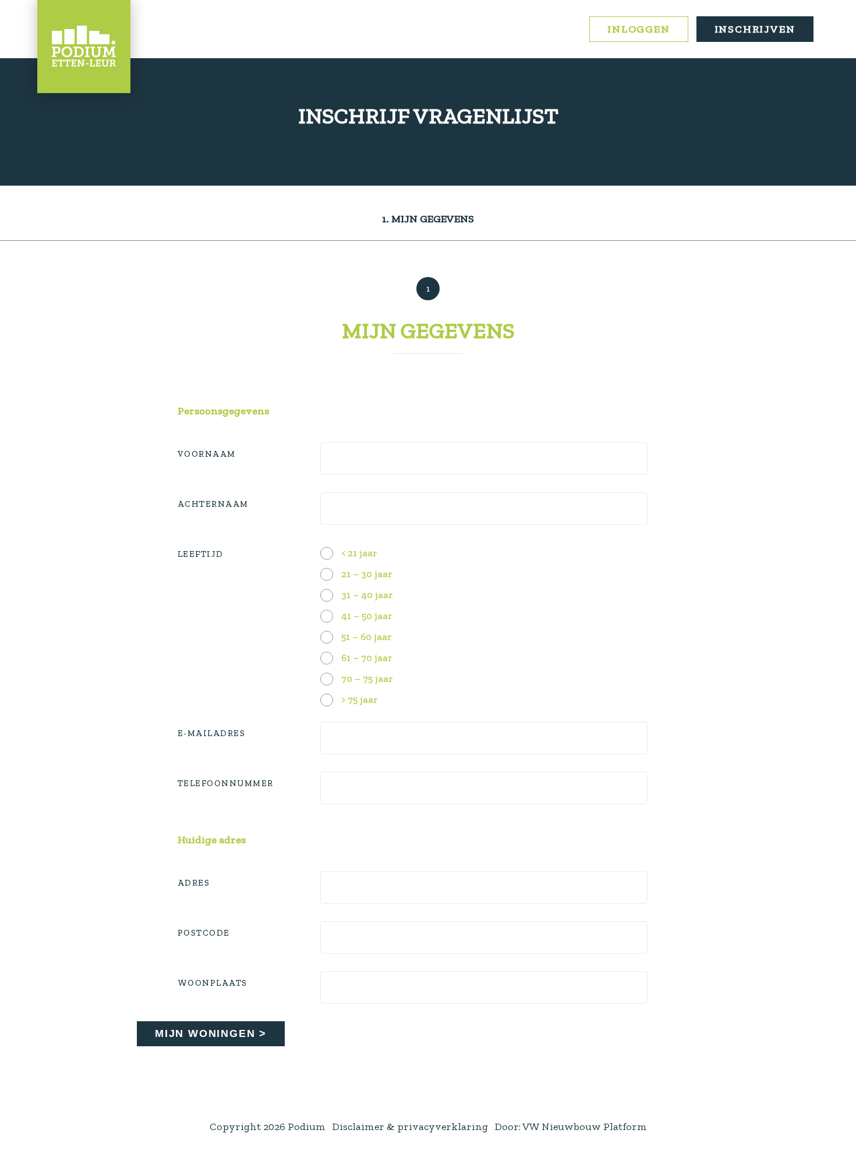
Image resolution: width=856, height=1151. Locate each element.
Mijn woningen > (211, 1033)
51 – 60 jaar (366, 636)
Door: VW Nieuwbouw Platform (571, 1126)
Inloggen (638, 29)
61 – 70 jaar (366, 657)
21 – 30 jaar (366, 574)
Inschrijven (754, 29)
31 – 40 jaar (366, 595)
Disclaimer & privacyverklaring (410, 1126)
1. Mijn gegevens (428, 218)
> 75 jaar (359, 699)
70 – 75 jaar (366, 678)
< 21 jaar (359, 553)
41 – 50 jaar (366, 615)
